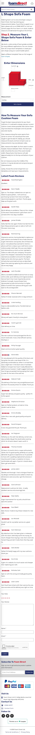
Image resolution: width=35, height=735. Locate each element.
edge (29, 79)
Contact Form (8, 708)
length (3, 77)
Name (3, 628)
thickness (30, 85)
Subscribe (29, 672)
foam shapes (5, 56)
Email (3, 636)
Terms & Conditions (12, 732)
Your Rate (4, 594)
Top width (13, 66)
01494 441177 (8, 705)
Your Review (5, 602)
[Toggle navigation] (2, 3)
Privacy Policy (25, 732)
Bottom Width (14, 88)
